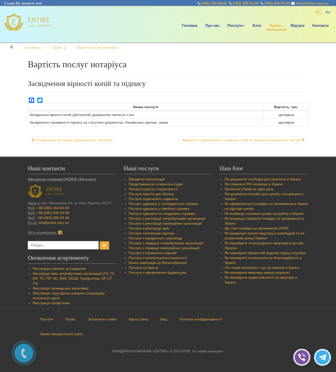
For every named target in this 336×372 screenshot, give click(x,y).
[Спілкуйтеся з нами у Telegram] (324, 357)
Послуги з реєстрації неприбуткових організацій (167, 218)
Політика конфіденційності (200, 319)
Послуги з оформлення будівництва (157, 272)
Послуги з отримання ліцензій (153, 253)
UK (318, 12)
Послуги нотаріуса (143, 268)
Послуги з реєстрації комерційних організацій (165, 223)
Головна (189, 26)
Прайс (274, 26)
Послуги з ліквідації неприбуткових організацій (166, 243)
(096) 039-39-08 (214, 3)
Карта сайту (138, 319)
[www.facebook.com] (60, 232)
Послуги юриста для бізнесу (151, 194)
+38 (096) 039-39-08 (53, 213)
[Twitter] (40, 100)
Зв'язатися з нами (102, 319)
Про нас (212, 26)
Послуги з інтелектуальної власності (158, 258)
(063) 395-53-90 (246, 3)
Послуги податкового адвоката (153, 199)
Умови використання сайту (61, 334)
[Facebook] (31, 100)
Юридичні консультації (147, 179)
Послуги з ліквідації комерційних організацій (164, 248)
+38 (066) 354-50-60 (53, 208)
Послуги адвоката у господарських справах (163, 204)
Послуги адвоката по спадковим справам (162, 213)
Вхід (163, 319)
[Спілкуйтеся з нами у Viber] (303, 357)
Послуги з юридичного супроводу (155, 238)
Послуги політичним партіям (151, 233)
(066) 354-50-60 (277, 3)
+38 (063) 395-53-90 (53, 218)
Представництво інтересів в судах (156, 184)
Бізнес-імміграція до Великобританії (158, 263)
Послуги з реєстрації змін (149, 228)
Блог (257, 26)
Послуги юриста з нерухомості (153, 189)
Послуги (234, 26)
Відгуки (298, 26)
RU (327, 12)
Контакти (320, 26)
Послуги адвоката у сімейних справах (159, 209)
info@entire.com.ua (312, 3)
